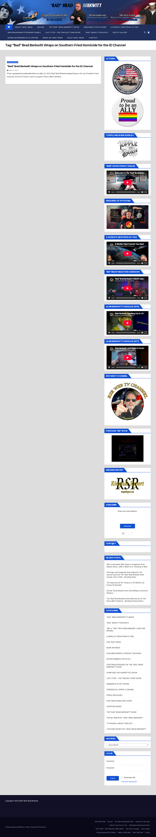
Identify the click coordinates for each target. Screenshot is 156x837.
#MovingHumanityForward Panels (24, 32)
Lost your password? (129, 781)
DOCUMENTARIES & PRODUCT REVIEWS (124, 653)
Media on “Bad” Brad (53, 38)
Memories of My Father (95, 27)
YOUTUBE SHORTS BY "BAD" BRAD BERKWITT (126, 729)
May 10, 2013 (13, 70)
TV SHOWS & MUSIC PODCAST (120, 723)
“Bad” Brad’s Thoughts (96, 32)
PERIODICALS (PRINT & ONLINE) (120, 690)
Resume (40, 27)
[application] (127, 182)
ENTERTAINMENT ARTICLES (118, 659)
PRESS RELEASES (13, 62)
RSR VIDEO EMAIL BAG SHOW (119, 701)
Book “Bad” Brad (75, 38)
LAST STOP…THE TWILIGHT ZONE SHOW (63, 32)
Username (110, 761)
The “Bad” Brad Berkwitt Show (64, 27)
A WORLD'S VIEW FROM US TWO (120, 636)
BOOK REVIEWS (113, 648)
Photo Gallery (120, 32)
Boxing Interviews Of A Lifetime (23, 38)
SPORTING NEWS (114, 706)
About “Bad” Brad (24, 27)
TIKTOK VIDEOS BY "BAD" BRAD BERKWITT (125, 718)
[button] (145, 32)
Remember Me (129, 777)
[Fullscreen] (146, 192)
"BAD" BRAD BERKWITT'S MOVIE (120, 617)
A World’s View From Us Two (125, 27)
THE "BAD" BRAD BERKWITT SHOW (121, 712)
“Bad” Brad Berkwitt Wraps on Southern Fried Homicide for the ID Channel (50, 66)
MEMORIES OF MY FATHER (118, 684)
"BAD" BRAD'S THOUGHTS (118, 623)
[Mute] (142, 192)
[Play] (109, 192)
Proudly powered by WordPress (15, 827)
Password (110, 768)
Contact (93, 38)
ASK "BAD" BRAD (114, 642)
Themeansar (42, 827)
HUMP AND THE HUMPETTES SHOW (122, 673)
